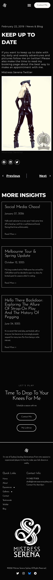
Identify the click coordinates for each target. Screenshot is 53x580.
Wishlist (5, 504)
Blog (4, 509)
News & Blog (34, 26)
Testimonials (7, 500)
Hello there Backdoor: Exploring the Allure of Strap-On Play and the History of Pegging (24, 308)
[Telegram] (35, 573)
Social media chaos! (22, 207)
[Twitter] (17, 573)
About (5, 483)
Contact (6, 496)
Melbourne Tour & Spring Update (20, 254)
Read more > (10, 234)
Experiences (7, 487)
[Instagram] (23, 573)
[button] (29, 5)
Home (5, 479)
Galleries (6, 492)
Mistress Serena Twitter (18, 72)
